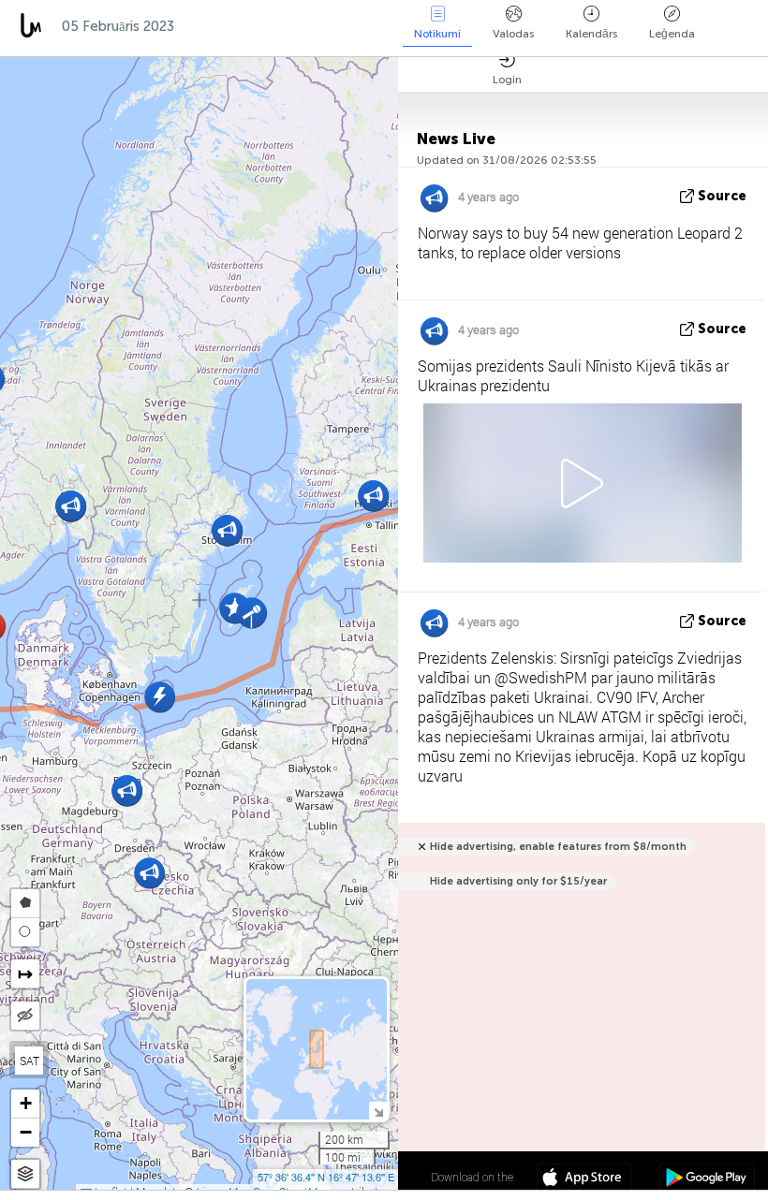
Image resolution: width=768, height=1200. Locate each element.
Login (507, 79)
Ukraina (341, 26)
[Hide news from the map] (25, 1016)
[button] (149, 873)
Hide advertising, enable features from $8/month (558, 847)
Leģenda (672, 33)
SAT (29, 1060)
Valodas (513, 33)
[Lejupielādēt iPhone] (584, 1179)
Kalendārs (591, 33)
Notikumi (437, 33)
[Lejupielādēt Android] (706, 1179)
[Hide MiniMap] (378, 1111)
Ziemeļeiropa (239, 26)
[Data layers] (25, 1174)
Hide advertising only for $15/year (518, 881)
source (722, 196)
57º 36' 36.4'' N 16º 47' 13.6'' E (326, 1176)
